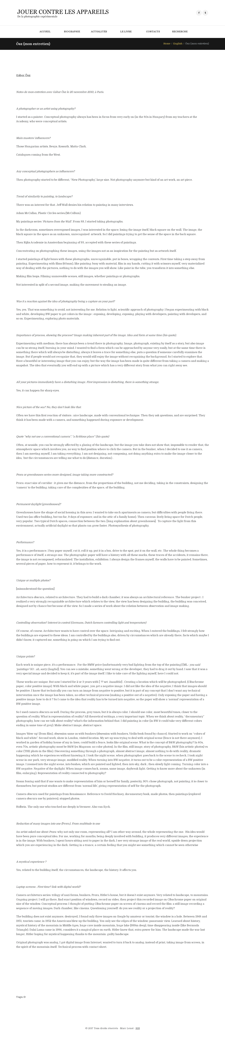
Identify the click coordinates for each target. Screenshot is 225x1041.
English (177, 43)
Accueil (45, 31)
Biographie (72, 31)
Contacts (153, 31)
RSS (138, 1028)
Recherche (180, 31)
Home (166, 43)
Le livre (126, 31)
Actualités (99, 31)
